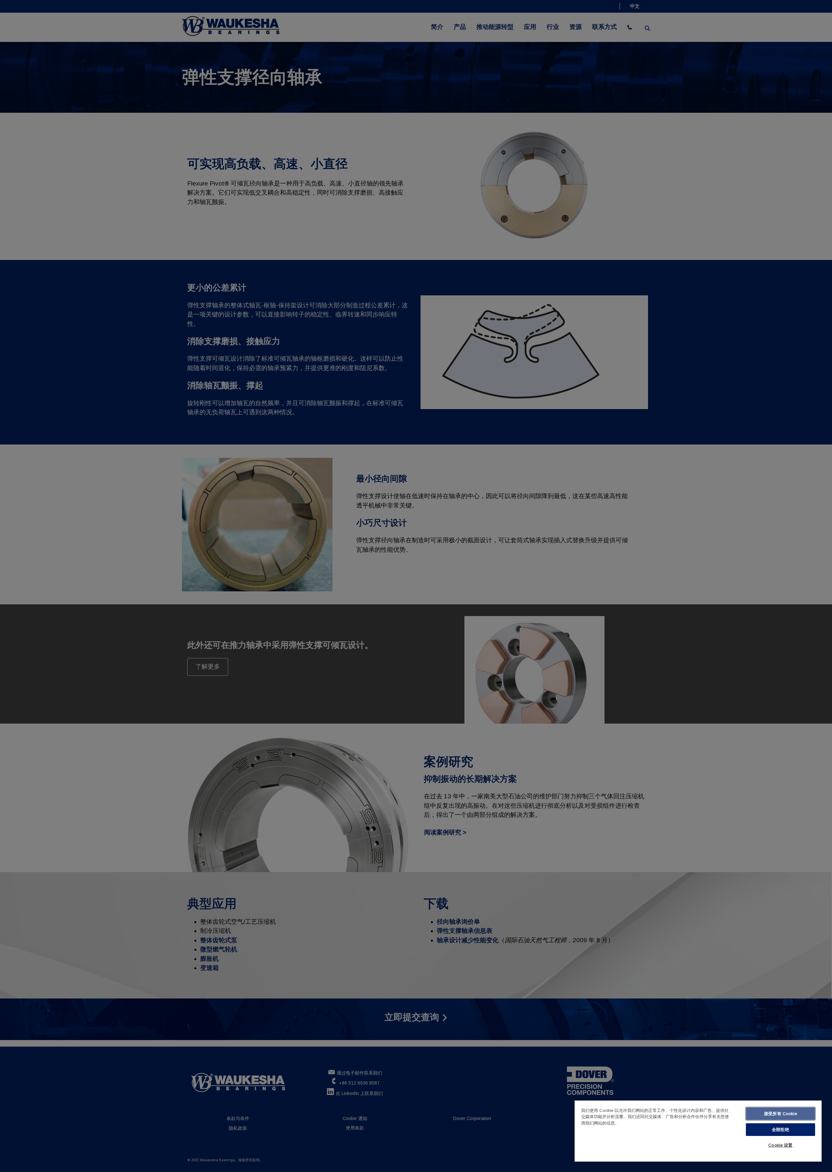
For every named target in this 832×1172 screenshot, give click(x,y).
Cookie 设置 (780, 1145)
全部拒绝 (780, 1129)
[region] (698, 1131)
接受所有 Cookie (780, 1113)
